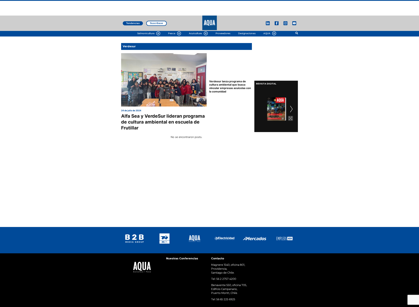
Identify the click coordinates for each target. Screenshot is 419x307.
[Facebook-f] (277, 23)
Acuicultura (195, 33)
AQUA (266, 33)
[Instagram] (285, 23)
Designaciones (246, 33)
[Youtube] (294, 23)
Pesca (171, 33)
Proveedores (223, 33)
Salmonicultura (145, 33)
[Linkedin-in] (268, 23)
